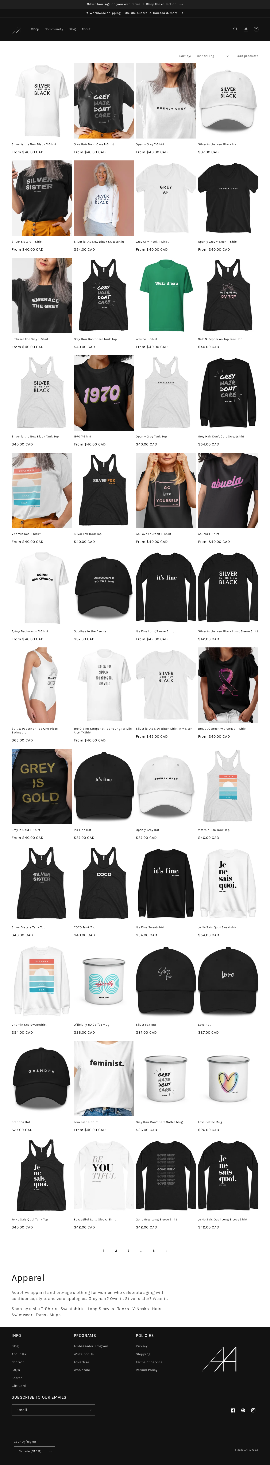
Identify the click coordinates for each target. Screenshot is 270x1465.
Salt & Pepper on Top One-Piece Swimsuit (35, 731)
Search (17, 1378)
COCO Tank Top (85, 927)
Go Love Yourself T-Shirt (153, 534)
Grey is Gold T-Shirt (26, 830)
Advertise (81, 1362)
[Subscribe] (90, 1409)
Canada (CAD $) (30, 1451)
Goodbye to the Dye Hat (91, 631)
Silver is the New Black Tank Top (35, 436)
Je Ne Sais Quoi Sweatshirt (218, 927)
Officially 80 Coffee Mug (91, 1024)
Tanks (123, 1308)
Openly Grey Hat (147, 830)
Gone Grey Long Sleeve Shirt (156, 1219)
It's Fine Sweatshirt (150, 927)
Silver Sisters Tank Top (28, 927)
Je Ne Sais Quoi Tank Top (30, 1219)
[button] (236, 29)
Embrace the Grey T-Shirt (30, 339)
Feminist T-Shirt (86, 1122)
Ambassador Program (91, 1346)
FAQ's (16, 1370)
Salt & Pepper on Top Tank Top (220, 339)
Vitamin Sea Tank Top (214, 830)
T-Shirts (49, 1308)
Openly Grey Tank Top (151, 436)
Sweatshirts (72, 1308)
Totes (41, 1314)
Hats (156, 1308)
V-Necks (140, 1308)
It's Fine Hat (83, 830)
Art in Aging (251, 1450)
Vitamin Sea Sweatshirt (29, 1024)
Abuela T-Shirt (208, 534)
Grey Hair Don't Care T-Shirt (94, 144)
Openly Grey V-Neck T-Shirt (218, 241)
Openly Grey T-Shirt (150, 144)
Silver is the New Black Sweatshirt (99, 241)
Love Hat (204, 1024)
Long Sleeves (101, 1308)
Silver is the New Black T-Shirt (34, 144)
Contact (18, 1362)
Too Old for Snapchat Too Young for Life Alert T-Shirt (103, 731)
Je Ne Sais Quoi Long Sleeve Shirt (222, 1219)
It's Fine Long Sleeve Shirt (155, 631)
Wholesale (82, 1370)
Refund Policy (147, 1370)
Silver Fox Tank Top (88, 534)
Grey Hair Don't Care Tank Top (95, 339)
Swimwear (22, 1314)
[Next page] (166, 1251)
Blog (15, 1346)
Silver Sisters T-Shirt (27, 241)
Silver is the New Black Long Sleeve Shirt (228, 631)
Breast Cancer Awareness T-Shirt (222, 728)
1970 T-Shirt (82, 436)
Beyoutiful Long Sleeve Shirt (95, 1219)
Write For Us (84, 1354)
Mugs (55, 1314)
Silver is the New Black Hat (218, 144)
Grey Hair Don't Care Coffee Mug (159, 1122)
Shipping (143, 1354)
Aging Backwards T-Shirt (30, 631)
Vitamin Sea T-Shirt (26, 534)
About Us (19, 1354)
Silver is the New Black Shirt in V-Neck (164, 728)
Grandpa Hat (21, 1122)
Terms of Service (149, 1362)
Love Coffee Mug (210, 1122)
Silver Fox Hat (146, 1024)
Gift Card (19, 1386)
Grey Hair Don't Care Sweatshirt (221, 436)
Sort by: (185, 56)
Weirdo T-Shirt (146, 339)
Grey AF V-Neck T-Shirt (152, 241)
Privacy (142, 1346)
